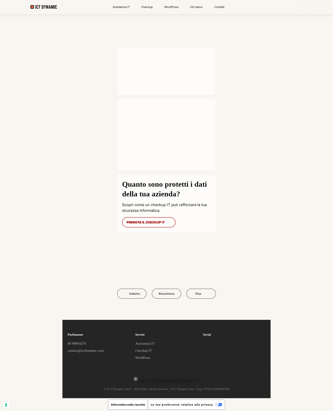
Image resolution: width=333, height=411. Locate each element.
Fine (198, 293)
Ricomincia (166, 293)
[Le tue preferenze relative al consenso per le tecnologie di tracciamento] (6, 405)
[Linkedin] (302, 7)
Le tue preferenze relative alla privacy (182, 404)
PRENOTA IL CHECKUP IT (146, 222)
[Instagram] (326, 7)
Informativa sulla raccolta (128, 404)
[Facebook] (314, 7)
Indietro (134, 293)
